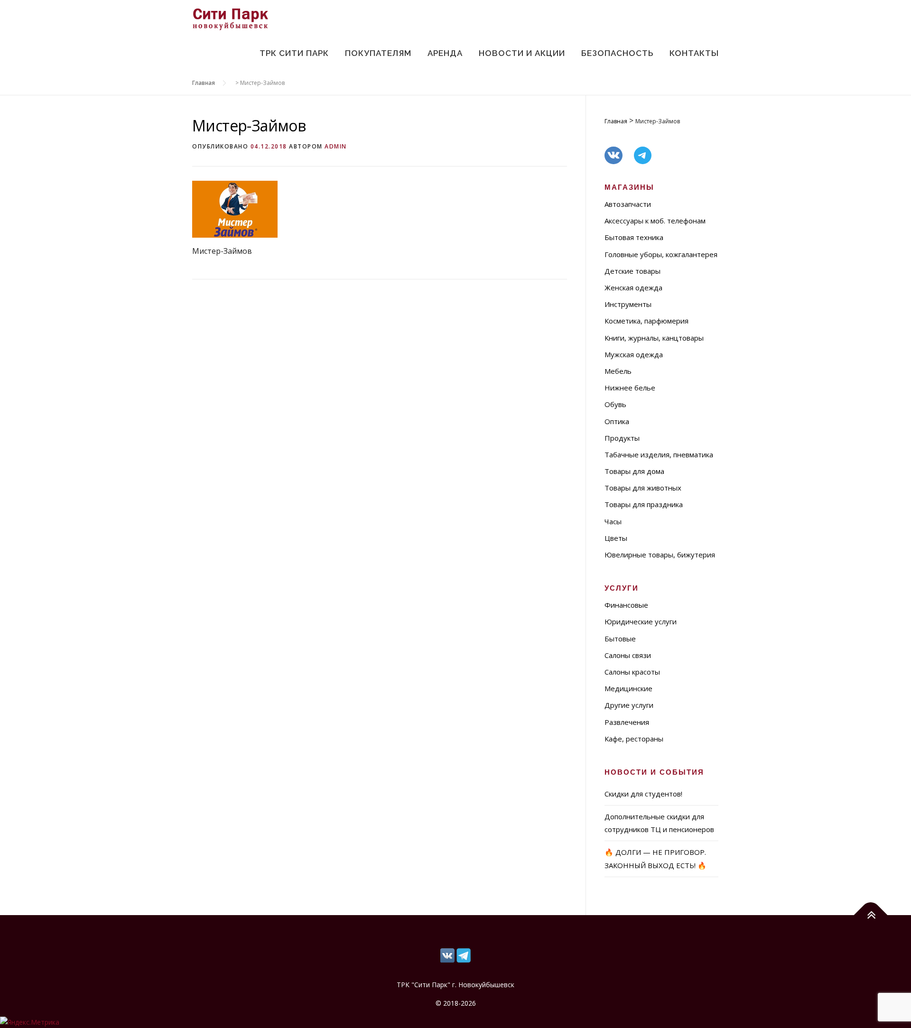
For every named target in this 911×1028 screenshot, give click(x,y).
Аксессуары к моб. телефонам (655, 220)
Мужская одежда (633, 354)
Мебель (618, 371)
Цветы (615, 538)
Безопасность (617, 53)
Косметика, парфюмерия (646, 320)
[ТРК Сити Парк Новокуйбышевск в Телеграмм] (447, 954)
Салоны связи (627, 655)
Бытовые (620, 638)
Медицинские (628, 688)
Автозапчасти (627, 204)
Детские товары (632, 271)
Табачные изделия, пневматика (658, 454)
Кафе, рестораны (633, 738)
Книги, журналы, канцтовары (654, 338)
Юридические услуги (640, 621)
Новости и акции (522, 53)
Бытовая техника (633, 237)
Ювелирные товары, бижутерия (659, 554)
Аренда (445, 53)
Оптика (616, 421)
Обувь (615, 404)
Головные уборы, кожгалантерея (660, 254)
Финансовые (626, 605)
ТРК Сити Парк (294, 53)
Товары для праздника (643, 504)
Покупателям (378, 53)
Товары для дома (634, 471)
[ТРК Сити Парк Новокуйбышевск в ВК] (463, 954)
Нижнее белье (629, 387)
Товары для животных (642, 487)
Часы (613, 521)
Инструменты (627, 304)
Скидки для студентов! (643, 793)
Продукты (622, 438)
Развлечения (626, 722)
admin (336, 146)
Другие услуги (628, 705)
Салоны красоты (632, 671)
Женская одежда (633, 287)
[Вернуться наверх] (871, 915)
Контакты (694, 53)
